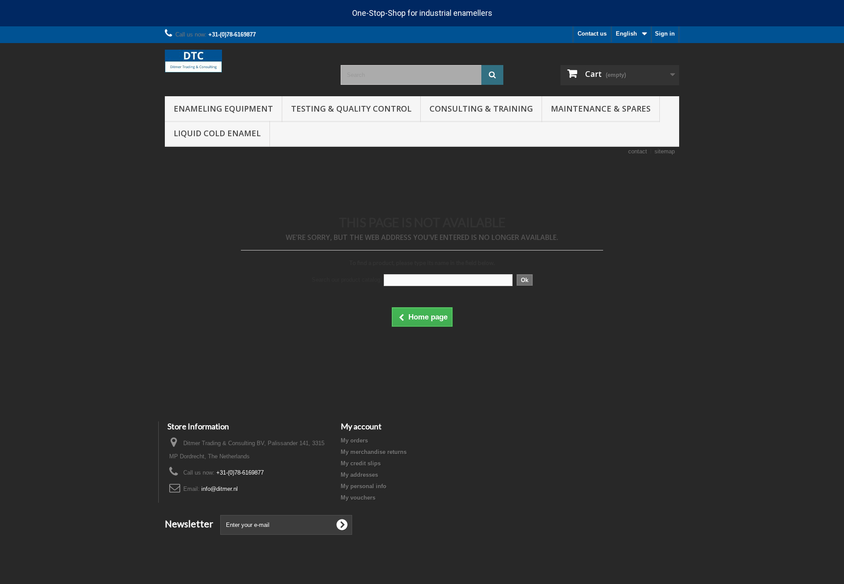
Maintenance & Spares (601, 108)
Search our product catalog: (347, 279)
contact (637, 151)
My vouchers (358, 497)
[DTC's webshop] (246, 61)
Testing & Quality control (351, 108)
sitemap (665, 151)
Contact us (592, 33)
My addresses (359, 475)
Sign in (665, 33)
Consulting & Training (481, 108)
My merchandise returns (374, 452)
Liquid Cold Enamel (217, 133)
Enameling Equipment (223, 108)
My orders (354, 440)
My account (361, 426)
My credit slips (361, 463)
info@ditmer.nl (219, 489)
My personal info (363, 486)
